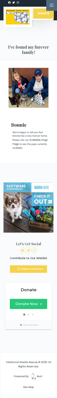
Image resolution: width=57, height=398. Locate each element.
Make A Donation (32, 269)
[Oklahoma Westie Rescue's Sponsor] (28, 207)
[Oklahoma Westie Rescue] (18, 16)
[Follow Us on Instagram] (18, 3)
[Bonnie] (28, 88)
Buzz (39, 376)
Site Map (28, 387)
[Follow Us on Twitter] (13, 3)
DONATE (43, 13)
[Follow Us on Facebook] (9, 3)
